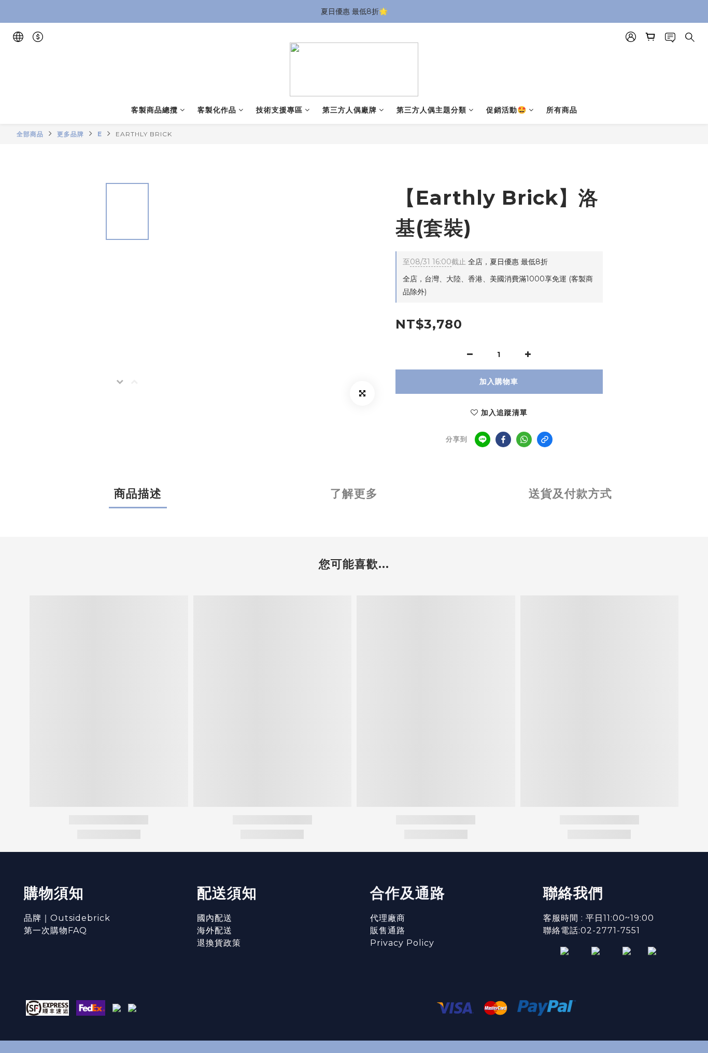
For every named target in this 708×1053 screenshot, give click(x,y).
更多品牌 (70, 134)
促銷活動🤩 (506, 110)
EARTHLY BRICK (144, 134)
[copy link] (545, 439)
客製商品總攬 (154, 110)
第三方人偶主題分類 (431, 110)
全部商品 (30, 134)
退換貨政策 (219, 943)
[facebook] (503, 439)
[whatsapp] (524, 439)
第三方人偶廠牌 (349, 110)
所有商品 (561, 110)
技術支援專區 (279, 110)
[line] (482, 439)
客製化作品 (216, 110)
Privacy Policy (402, 943)
